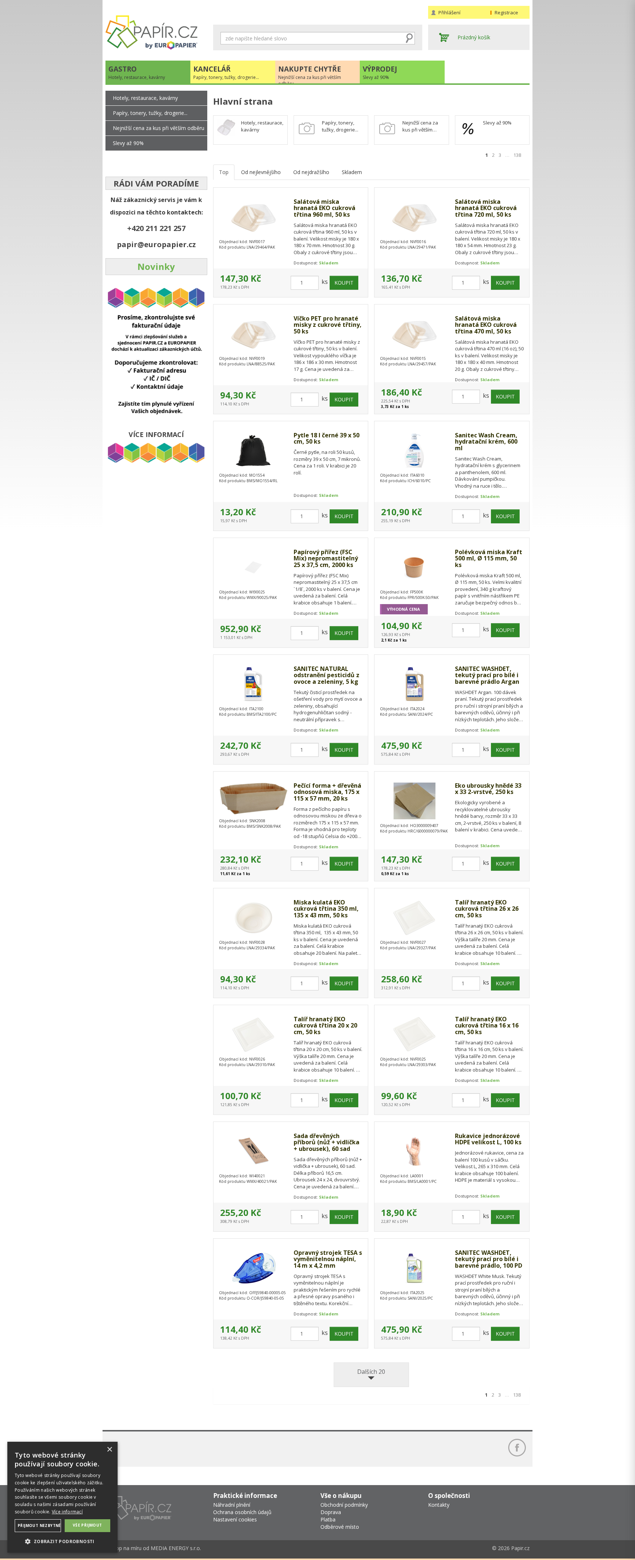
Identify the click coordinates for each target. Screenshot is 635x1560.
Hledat (409, 38)
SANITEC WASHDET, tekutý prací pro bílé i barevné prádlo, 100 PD (488, 1259)
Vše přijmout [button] (87, 1525)
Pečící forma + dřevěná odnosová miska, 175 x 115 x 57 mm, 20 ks (327, 792)
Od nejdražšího (311, 172)
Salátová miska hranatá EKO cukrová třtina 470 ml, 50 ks (486, 325)
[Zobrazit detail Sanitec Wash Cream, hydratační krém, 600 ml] (414, 450)
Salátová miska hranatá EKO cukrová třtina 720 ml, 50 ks (486, 208)
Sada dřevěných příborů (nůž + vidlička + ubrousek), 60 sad (326, 1142)
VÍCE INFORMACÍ (156, 434)
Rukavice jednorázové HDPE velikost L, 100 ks (488, 1139)
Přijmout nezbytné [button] (39, 1525)
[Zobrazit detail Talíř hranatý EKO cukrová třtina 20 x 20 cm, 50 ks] (253, 1034)
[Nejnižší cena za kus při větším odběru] (387, 128)
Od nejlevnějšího (261, 172)
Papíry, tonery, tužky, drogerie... (340, 126)
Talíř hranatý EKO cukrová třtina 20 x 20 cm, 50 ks (325, 1026)
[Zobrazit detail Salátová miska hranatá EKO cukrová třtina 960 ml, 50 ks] (253, 217)
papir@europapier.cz (156, 244)
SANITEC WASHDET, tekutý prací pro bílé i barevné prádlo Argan (487, 675)
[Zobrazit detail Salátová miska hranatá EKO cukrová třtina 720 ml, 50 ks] (414, 217)
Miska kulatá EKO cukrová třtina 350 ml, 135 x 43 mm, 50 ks (326, 909)
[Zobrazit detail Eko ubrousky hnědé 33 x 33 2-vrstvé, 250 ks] (414, 801)
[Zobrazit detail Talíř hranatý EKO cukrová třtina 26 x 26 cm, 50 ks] (414, 917)
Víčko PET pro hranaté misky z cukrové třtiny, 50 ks (328, 325)
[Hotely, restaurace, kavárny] (226, 127)
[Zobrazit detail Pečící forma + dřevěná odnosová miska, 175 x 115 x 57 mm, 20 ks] (253, 799)
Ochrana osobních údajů (242, 1512)
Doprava (330, 1512)
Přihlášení (449, 12)
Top (224, 172)
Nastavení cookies (235, 1519)
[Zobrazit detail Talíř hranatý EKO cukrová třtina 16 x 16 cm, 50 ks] (414, 1034)
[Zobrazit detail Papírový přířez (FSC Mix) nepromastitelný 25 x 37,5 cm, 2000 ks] (253, 567)
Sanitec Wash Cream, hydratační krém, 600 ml (486, 442)
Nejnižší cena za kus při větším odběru (158, 127)
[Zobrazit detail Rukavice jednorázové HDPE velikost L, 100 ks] (414, 1151)
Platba (328, 1519)
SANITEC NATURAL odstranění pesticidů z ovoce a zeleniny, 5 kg (326, 675)
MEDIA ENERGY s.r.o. (176, 1548)
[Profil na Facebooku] (517, 1447)
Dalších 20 (371, 1372)
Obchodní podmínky (344, 1504)
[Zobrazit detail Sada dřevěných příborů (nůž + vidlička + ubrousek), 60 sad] (253, 1151)
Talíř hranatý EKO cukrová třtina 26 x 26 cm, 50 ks (487, 909)
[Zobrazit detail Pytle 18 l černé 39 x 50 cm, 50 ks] (253, 450)
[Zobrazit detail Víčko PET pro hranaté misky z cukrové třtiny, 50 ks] (253, 333)
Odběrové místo (339, 1526)
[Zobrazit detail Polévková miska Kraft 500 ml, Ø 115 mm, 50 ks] (414, 567)
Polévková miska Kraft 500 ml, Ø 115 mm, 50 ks (488, 558)
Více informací (67, 1512)
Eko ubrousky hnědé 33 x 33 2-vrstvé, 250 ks (488, 789)
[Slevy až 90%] (468, 128)
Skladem (352, 172)
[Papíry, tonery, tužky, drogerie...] (307, 128)
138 (517, 155)
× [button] (109, 1449)
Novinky (156, 266)
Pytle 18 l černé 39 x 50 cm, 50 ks (326, 438)
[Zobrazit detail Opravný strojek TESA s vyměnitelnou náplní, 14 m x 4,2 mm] (253, 1268)
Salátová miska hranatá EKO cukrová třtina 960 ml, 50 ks (324, 208)
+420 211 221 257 (156, 228)
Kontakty (438, 1504)
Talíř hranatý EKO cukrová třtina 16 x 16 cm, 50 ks (487, 1026)
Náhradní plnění (231, 1504)
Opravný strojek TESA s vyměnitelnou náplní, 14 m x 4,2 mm (328, 1259)
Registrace (506, 12)
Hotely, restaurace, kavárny (145, 97)
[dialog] (62, 1497)
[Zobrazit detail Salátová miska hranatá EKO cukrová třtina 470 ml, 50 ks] (414, 333)
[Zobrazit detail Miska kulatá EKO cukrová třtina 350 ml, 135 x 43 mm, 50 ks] (253, 917)
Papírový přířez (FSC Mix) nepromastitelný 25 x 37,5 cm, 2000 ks (326, 558)
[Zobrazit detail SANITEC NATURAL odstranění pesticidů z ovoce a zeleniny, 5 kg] (253, 684)
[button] (62, 1541)
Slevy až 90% (497, 122)
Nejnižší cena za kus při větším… (420, 126)
